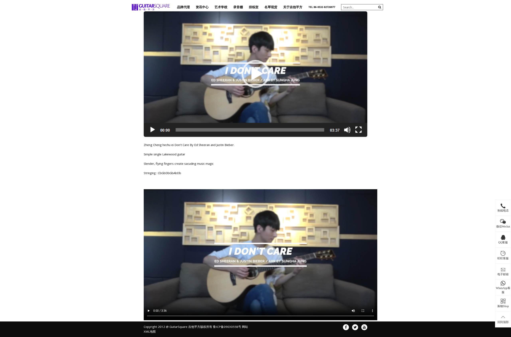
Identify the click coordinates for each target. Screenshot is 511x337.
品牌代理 (183, 7)
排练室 (253, 7)
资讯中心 (202, 7)
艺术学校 (221, 7)
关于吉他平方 (292, 7)
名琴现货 (270, 7)
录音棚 (238, 7)
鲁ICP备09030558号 (227, 327)
